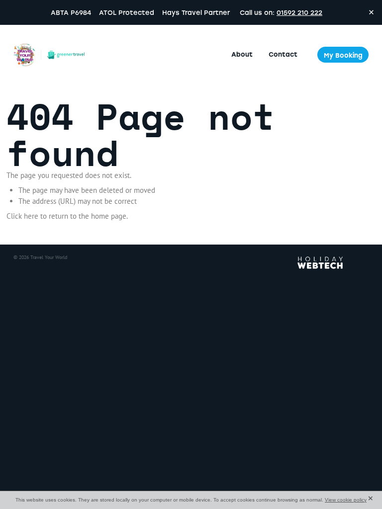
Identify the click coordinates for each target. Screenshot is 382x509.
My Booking (343, 55)
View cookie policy (346, 500)
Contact (283, 54)
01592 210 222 (299, 12)
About (242, 54)
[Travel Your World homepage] (49, 54)
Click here (22, 216)
